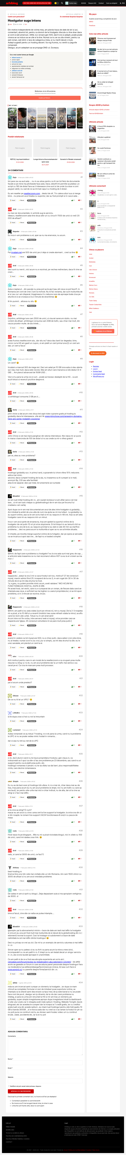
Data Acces (96, 1150)
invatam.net (16, 252)
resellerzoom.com (32, 193)
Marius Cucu (93, 285)
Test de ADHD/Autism (96, 113)
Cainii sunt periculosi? (16, 17)
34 (26, 24)
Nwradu (91, 293)
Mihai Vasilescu (94, 308)
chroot (65, 1150)
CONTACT (9, 1142)
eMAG (91, 21)
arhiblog (12, 3)
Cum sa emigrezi (111, 3)
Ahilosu (16, 868)
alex (14, 656)
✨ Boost (21, 200)
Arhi (10, 24)
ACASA (83, 3)
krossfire (92, 281)
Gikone (16, 696)
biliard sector (16, 57)
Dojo (14, 177)
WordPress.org (98, 376)
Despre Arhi (92, 3)
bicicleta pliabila (17, 62)
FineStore (92, 25)
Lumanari (17, 730)
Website (10, 1077)
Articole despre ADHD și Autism (99, 109)
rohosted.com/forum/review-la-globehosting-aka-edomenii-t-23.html (39, 962)
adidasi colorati (17, 70)
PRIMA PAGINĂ (10, 1127)
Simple (15, 781)
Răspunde (32, 200)
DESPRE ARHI (10, 1130)
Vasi (90, 312)
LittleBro (16, 713)
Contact (101, 3)
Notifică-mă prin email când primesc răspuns (25, 1086)
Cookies (88, 1150)
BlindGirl (16, 496)
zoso (90, 254)
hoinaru (91, 273)
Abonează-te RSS (98, 353)
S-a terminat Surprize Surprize (71, 17)
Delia (15, 410)
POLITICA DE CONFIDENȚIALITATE (16, 1136)
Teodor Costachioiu (95, 304)
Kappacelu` (17, 550)
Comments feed (99, 374)
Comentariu (12, 1036)
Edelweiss (92, 262)
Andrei (91, 258)
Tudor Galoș (93, 300)
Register (96, 366)
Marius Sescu (93, 289)
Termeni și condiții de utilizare (15, 1133)
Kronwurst (92, 277)
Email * (10, 1068)
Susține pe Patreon (44, 98)
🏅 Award (12, 200)
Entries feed (97, 371)
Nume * (10, 1059)
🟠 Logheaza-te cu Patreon (103, 331)
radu (15, 831)
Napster (16, 231)
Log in (95, 369)
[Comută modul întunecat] (56, 3)
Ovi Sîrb (91, 297)
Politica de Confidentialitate (77, 1150)
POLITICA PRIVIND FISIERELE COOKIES (17, 1139)
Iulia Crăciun (93, 269)
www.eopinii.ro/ (15, 969)
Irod (90, 266)
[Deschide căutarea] (62, 3)
